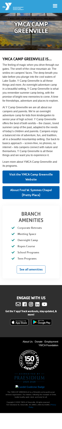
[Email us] (18, 304)
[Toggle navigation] (55, 6)
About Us (28, 341)
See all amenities (31, 269)
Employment (51, 341)
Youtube (44, 304)
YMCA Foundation (48, 345)
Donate (38, 341)
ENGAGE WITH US (31, 298)
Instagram (33, 304)
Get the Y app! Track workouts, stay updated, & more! (31, 313)
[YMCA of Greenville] (13, 6)
